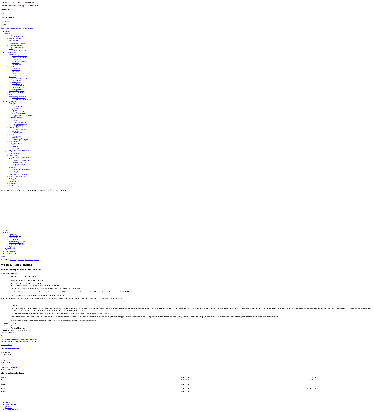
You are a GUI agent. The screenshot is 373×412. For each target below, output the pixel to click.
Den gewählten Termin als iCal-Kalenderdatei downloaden (19, 341)
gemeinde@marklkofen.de (9, 367)
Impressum (8, 406)
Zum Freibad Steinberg (12, 409)
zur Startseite (25, 2)
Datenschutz (8, 408)
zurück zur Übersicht (7, 332)
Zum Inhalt (4, 2)
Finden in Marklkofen (8, 17)
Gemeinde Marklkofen (10, 349)
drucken (3, 345)
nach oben (9, 345)
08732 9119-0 (5, 361)
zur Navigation (12, 2)
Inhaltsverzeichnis (10, 404)
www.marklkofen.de (7, 369)
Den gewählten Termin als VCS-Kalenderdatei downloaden (19, 340)
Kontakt (7, 402)
